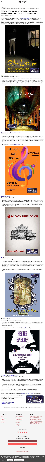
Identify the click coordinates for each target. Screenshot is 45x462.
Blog (2, 416)
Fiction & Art (18, 424)
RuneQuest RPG (18, 417)
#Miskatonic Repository (37, 407)
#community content (14, 407)
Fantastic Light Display (5, 196)
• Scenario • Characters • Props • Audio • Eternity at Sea (36, 417)
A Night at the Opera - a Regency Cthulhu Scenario (10, 132)
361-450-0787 (22, 449)
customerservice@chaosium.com (22, 451)
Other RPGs (18, 422)
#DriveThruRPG (21, 407)
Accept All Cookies (19, 460)
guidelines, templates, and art (27, 393)
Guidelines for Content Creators (8, 402)
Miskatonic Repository (25, 18)
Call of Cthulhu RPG (19, 416)
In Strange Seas (7, 327)
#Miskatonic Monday (28, 407)
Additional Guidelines (6, 403)
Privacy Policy (32, 457)
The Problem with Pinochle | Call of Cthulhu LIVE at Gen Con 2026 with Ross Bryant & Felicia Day (36, 422)
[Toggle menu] (1, 1)
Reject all (10, 460)
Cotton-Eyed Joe (4, 75)
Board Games (18, 425)
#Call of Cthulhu (7, 407)
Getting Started (4, 417)
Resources (3, 421)
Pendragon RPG (18, 421)
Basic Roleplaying (19, 419)
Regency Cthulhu (17, 144)
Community (3, 419)
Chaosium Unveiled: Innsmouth (35, 419)
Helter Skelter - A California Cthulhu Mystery (9, 375)
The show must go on (5, 257)
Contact (2, 422)
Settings (4, 460)
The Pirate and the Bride (5, 318)
